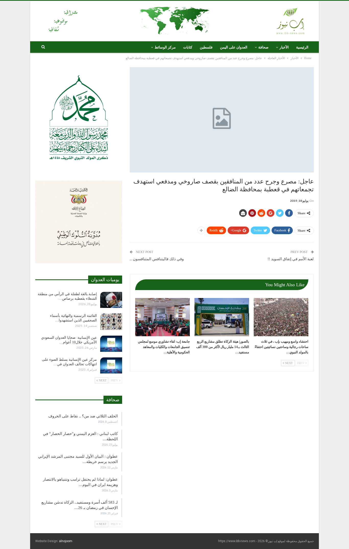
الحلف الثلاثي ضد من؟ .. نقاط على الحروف (83, 416)
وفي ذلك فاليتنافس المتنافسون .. (157, 259)
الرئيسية (302, 47)
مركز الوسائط (165, 47)
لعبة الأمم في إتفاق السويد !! (290, 259)
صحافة (263, 47)
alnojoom (65, 541)
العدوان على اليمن (233, 47)
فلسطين (206, 47)
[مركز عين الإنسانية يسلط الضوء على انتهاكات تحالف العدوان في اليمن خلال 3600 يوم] (111, 365)
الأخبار (284, 47)
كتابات (187, 47)
